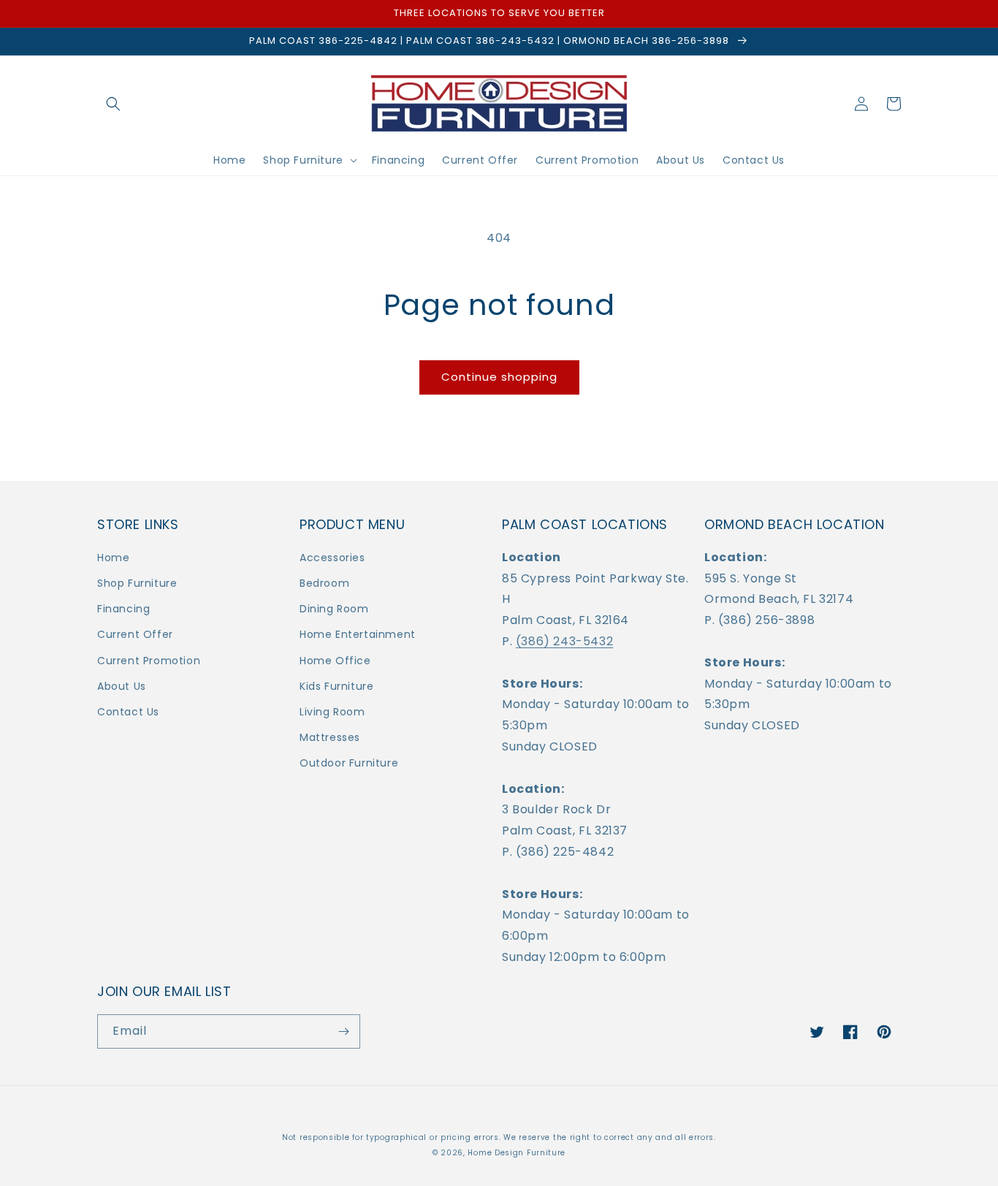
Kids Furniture (336, 686)
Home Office (335, 660)
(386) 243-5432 (564, 641)
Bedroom (324, 583)
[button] (113, 104)
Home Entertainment (358, 634)
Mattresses (330, 737)
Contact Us (128, 711)
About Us (121, 686)
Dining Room (334, 608)
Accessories (332, 557)
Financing (123, 608)
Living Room (332, 711)
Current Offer (135, 634)
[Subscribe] (343, 1031)
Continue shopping (499, 376)
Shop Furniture (137, 583)
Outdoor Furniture (349, 763)
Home (113, 557)
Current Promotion (148, 660)
